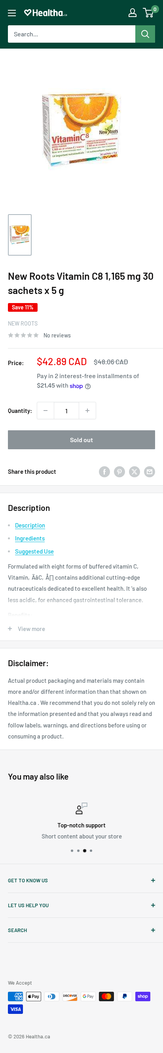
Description (30, 525)
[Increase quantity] (87, 410)
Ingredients (30, 538)
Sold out (81, 439)
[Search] (145, 34)
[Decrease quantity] (45, 410)
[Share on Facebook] (104, 471)
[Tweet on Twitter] (134, 471)
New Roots (23, 323)
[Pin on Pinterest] (119, 471)
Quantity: (20, 410)
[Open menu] (12, 13)
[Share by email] (149, 471)
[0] (149, 12)
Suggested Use (34, 551)
